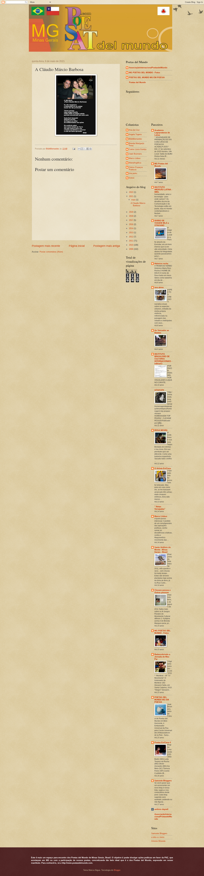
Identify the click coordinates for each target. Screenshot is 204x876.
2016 (131, 224)
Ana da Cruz (134, 130)
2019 (131, 212)
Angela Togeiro (135, 134)
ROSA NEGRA (160, 430)
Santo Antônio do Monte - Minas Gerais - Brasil (162, 549)
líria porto (133, 173)
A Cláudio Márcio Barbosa (138, 204)
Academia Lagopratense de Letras (162, 132)
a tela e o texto (157, 837)
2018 (131, 216)
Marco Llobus (135, 158)
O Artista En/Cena (162, 468)
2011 (131, 241)
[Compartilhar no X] (84, 148)
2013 (131, 232)
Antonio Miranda (158, 841)
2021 (131, 196)
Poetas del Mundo (137, 82)
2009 (131, 249)
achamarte (159, 390)
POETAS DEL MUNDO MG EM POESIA (147, 77)
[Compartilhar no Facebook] (87, 148)
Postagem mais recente (46, 245)
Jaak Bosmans (135, 154)
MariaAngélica (135, 163)
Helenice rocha (161, 263)
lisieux (131, 178)
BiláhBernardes (135, 139)
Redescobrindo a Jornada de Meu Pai (162, 656)
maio (133, 200)
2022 (131, 192)
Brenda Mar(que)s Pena (136, 144)
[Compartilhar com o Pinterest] (90, 148)
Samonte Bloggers (163, 781)
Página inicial (77, 245)
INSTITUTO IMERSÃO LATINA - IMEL (163, 189)
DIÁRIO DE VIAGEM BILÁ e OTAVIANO (161, 222)
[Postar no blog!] (81, 148)
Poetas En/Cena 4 (162, 742)
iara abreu (159, 287)
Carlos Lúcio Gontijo (137, 149)
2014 (131, 228)
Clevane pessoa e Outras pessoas (162, 591)
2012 (131, 237)
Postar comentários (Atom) (51, 252)
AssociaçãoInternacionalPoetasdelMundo (148, 68)
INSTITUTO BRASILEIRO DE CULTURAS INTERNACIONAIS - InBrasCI (163, 359)
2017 (131, 220)
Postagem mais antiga (106, 245)
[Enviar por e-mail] (79, 148)
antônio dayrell (161, 809)
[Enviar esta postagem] (74, 149)
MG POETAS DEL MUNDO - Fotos (144, 72)
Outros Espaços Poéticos (136, 168)
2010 (131, 245)
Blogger (117, 870)
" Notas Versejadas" (159, 507)
